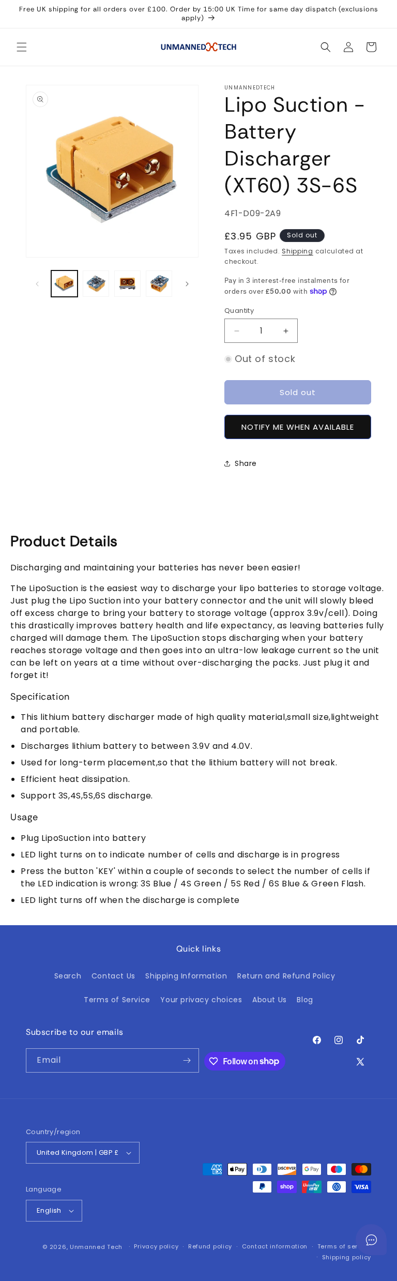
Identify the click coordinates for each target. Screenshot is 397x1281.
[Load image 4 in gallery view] (159, 283)
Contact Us (113, 976)
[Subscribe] (187, 1060)
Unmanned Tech (96, 1247)
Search (68, 976)
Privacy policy (156, 1246)
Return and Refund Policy (286, 976)
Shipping (297, 251)
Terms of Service (117, 999)
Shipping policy (347, 1257)
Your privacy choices (201, 999)
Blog (305, 999)
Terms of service (344, 1246)
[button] (21, 47)
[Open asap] (371, 1239)
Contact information (275, 1246)
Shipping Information (186, 976)
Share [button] (246, 463)
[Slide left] (37, 284)
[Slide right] (187, 284)
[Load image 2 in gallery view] (96, 283)
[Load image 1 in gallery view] (64, 283)
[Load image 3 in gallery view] (127, 283)
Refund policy (210, 1246)
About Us (269, 999)
